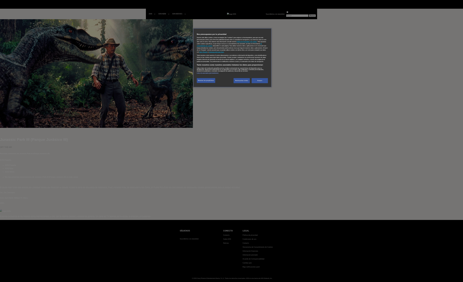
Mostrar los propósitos (206, 80)
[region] (232, 57)
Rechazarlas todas (241, 80)
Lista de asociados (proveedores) (207, 73)
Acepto (259, 80)
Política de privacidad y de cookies (247, 41)
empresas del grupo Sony (216, 52)
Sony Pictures (203, 52)
